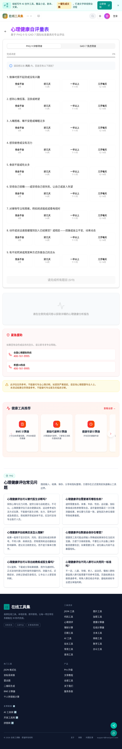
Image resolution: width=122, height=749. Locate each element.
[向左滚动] (11, 433)
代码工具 (68, 616)
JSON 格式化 (10, 669)
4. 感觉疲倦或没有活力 (19, 143)
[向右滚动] (110, 433)
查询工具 (68, 654)
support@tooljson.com (107, 737)
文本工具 (97, 632)
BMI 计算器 (9, 691)
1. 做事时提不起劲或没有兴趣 (23, 77)
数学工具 (97, 643)
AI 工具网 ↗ (10, 712)
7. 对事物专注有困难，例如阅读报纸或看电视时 (33, 208)
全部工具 (68, 680)
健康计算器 (98, 622)
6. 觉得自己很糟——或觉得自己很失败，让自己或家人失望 (40, 186)
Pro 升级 (68, 669)
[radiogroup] (61, 85)
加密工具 (97, 616)
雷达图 (7, 680)
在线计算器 (98, 627)
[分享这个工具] (114, 725)
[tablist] (61, 46)
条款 (80, 737)
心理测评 (68, 622)
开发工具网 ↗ (11, 717)
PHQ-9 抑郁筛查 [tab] (34, 45)
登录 (115, 15)
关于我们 (68, 686)
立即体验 (102, 5)
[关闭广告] (118, 5)
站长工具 (68, 643)
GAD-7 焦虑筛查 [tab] (88, 45)
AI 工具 (67, 638)
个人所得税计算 (11, 696)
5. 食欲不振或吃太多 (18, 164)
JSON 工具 (69, 611)
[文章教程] (39, 16)
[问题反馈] (114, 733)
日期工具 (68, 632)
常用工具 (68, 649)
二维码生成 (9, 686)
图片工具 (97, 611)
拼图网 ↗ (9, 723)
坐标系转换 (9, 675)
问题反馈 (89, 737)
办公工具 (97, 649)
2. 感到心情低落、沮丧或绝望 (23, 99)
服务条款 (68, 691)
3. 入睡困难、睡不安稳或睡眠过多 (26, 121)
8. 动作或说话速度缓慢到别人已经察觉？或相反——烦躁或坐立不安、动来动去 (51, 230)
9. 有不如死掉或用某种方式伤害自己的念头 (31, 252)
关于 (73, 737)
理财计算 (68, 627)
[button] (92, 16)
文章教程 (68, 675)
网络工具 (97, 638)
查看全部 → (109, 408)
